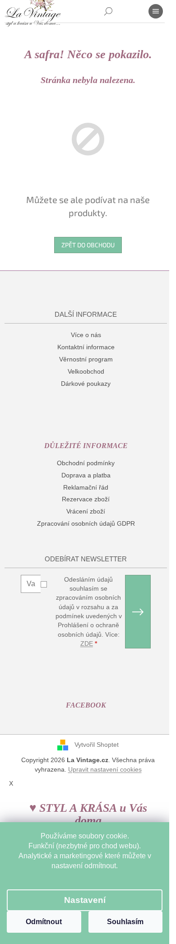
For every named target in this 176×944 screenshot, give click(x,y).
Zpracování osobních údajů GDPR (86, 523)
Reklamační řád (85, 487)
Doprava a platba (86, 475)
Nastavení (85, 900)
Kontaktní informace (86, 347)
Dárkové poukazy (86, 383)
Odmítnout (44, 921)
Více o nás (86, 334)
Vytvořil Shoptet (96, 744)
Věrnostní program (86, 359)
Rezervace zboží (86, 499)
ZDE (86, 643)
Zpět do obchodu (88, 245)
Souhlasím (125, 921)
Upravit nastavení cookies (105, 769)
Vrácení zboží (85, 511)
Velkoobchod (86, 371)
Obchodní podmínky (86, 463)
